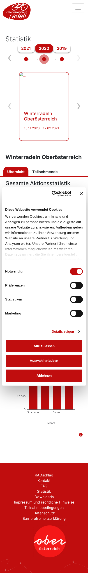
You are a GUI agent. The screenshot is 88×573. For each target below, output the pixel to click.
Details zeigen (63, 331)
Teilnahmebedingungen (44, 507)
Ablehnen (44, 375)
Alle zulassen (44, 346)
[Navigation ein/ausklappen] (78, 7)
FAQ (44, 486)
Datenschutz (44, 513)
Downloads (44, 496)
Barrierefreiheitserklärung (44, 518)
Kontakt (44, 480)
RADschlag (44, 475)
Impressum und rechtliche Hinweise (44, 502)
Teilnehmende (45, 171)
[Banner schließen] (81, 193)
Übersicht (16, 171)
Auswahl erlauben (44, 361)
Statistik (44, 491)
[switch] (76, 285)
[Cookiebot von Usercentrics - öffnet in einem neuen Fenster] (53, 193)
